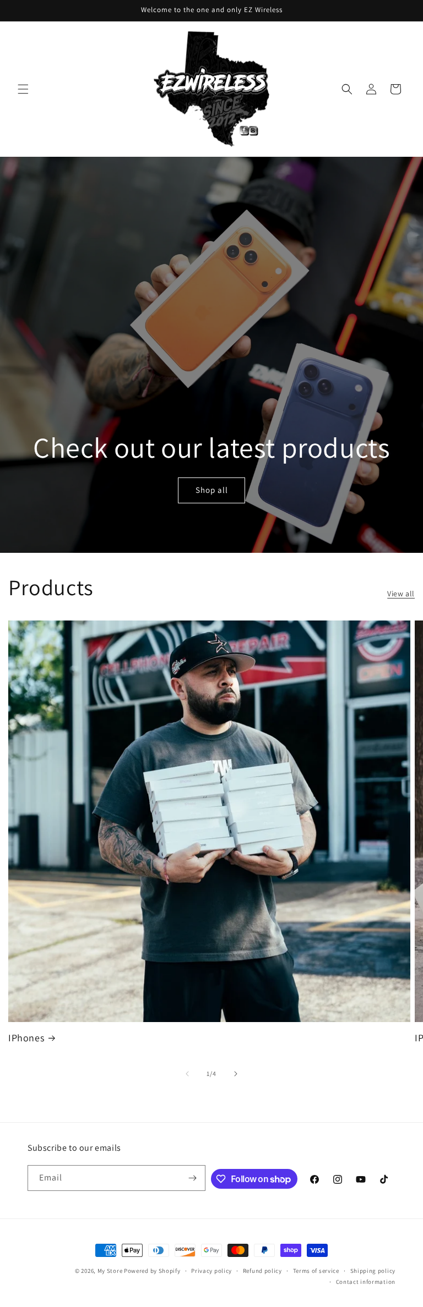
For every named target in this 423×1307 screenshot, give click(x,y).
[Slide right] (236, 1074)
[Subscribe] (193, 1178)
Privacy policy (211, 1271)
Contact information (365, 1282)
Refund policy (262, 1271)
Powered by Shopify (152, 1271)
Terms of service (316, 1271)
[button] (23, 89)
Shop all (212, 490)
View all (401, 593)
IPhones (26, 1037)
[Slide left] (187, 1074)
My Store (110, 1271)
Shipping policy (373, 1271)
